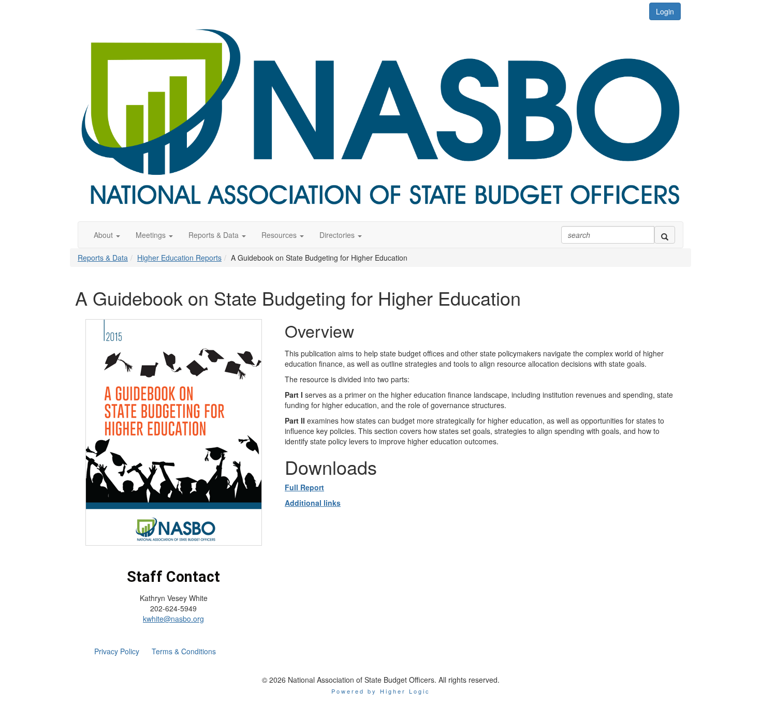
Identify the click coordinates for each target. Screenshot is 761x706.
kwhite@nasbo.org (173, 618)
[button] (107, 235)
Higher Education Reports (179, 257)
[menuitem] (116, 651)
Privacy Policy (116, 651)
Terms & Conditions (184, 651)
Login (665, 11)
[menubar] (155, 651)
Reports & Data (103, 257)
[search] (664, 235)
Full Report (304, 487)
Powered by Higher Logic (380, 691)
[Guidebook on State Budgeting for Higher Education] (173, 431)
